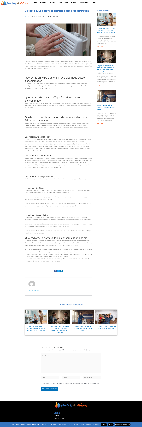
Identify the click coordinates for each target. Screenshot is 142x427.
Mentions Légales (59, 418)
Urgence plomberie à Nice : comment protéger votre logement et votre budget (106, 30)
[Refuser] (140, 424)
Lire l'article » (100, 46)
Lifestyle (93, 2)
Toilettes (73, 2)
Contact (56, 416)
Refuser (111, 424)
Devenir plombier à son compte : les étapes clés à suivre (106, 107)
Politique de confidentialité (122, 424)
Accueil (35, 2)
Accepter (103, 424)
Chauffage (53, 2)
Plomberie (43, 2)
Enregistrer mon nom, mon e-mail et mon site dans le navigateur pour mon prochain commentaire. (71, 383)
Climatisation (84, 2)
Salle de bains (63, 2)
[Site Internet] (92, 378)
